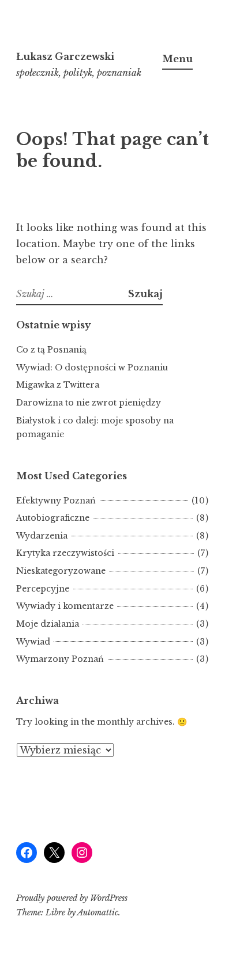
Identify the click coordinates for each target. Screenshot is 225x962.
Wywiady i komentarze (65, 606)
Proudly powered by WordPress (71, 898)
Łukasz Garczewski (65, 56)
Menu (177, 59)
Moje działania (47, 624)
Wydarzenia (42, 536)
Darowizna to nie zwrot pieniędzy (88, 402)
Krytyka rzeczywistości (65, 553)
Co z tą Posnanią (51, 349)
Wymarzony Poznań (60, 659)
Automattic (97, 912)
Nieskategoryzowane (61, 571)
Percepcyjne (42, 589)
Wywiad (33, 642)
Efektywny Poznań (56, 500)
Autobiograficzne (52, 518)
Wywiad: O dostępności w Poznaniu (92, 367)
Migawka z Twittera (57, 385)
